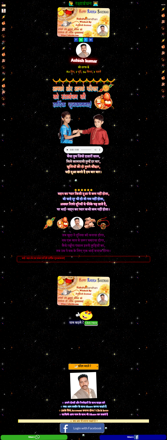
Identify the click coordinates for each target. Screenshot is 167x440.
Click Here (91, 322)
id (91, 40)
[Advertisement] (83, 344)
